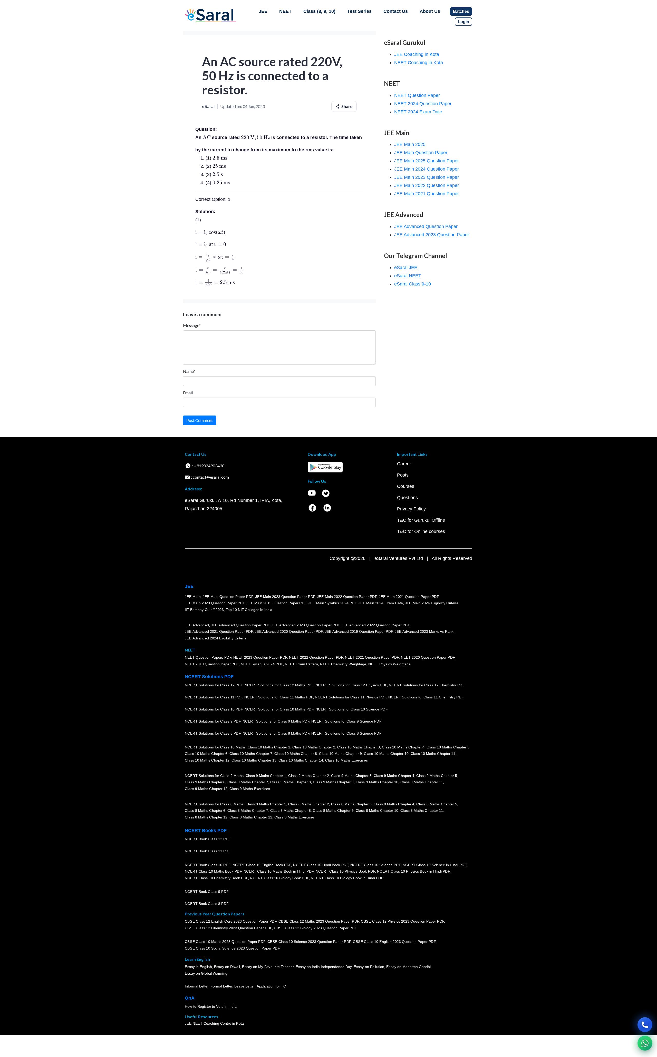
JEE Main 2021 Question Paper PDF (409, 597)
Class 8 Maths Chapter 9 (333, 810)
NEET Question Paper (417, 95)
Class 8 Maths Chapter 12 (206, 817)
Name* (189, 371)
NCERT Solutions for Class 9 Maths (214, 776)
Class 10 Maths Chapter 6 (206, 754)
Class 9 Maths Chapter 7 (247, 782)
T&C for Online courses (421, 531)
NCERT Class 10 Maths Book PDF (213, 871)
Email (188, 392)
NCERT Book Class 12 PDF (208, 839)
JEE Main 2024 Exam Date (381, 603)
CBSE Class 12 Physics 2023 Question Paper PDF (402, 921)
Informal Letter (196, 986)
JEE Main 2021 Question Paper (426, 193)
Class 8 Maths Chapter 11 (421, 810)
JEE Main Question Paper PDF (228, 597)
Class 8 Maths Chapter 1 (266, 804)
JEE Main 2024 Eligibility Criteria (431, 603)
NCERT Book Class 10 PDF (207, 865)
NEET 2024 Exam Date (418, 111)
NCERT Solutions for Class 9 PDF (212, 721)
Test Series (359, 11)
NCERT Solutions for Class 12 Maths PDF (279, 685)
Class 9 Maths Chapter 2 (308, 776)
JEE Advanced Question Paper (426, 226)
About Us (430, 11)
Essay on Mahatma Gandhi (408, 967)
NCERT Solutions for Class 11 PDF (213, 697)
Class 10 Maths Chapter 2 (313, 747)
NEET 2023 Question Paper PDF (260, 657)
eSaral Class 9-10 (412, 284)
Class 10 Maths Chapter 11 (433, 754)
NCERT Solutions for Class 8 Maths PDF (276, 733)
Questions (407, 497)
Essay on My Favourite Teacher (268, 967)
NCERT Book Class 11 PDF (207, 851)
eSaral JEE (405, 267)
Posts (403, 475)
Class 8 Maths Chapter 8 (290, 810)
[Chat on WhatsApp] (644, 1043)
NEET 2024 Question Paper (422, 103)
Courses (405, 486)
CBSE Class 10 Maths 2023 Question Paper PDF (225, 942)
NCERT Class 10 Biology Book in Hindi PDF (347, 878)
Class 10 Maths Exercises (346, 760)
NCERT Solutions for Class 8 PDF (212, 733)
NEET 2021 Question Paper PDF (372, 657)
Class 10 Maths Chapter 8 (295, 754)
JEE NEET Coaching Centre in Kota (214, 1023)
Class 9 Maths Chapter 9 (333, 782)
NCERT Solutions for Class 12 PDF (214, 685)
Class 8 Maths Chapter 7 (247, 810)
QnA (190, 998)
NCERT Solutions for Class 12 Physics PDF (351, 685)
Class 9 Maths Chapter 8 (290, 782)
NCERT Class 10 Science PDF (375, 865)
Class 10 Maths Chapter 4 (403, 747)
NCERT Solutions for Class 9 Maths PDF (276, 721)
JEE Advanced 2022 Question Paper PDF (376, 625)
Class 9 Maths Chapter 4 (394, 776)
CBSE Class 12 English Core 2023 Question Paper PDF (230, 921)
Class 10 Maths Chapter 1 (269, 747)
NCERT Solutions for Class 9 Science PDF (346, 721)
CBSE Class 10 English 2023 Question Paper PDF (394, 942)
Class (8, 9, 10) (319, 11)
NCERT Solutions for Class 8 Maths (214, 804)
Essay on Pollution (369, 967)
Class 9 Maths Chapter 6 (205, 782)
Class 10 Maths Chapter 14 (300, 760)
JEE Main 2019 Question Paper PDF (276, 603)
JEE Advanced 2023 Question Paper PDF (306, 625)
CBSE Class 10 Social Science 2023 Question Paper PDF (232, 948)
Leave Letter (244, 986)
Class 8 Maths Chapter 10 (377, 810)
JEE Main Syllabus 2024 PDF (332, 603)
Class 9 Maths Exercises (249, 789)
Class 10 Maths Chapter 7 (250, 754)
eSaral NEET (407, 275)
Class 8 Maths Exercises (294, 817)
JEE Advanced (197, 625)
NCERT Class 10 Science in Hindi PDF (434, 865)
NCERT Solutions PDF (209, 676)
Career (404, 463)
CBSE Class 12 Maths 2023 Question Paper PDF (318, 921)
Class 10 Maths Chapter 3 (358, 747)
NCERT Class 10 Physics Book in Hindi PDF (413, 871)
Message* (192, 325)
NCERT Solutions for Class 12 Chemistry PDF (427, 685)
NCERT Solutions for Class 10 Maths (215, 747)
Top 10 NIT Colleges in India (249, 610)
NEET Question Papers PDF (208, 657)
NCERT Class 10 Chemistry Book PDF (216, 878)
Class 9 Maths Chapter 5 (436, 776)
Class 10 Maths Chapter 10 (386, 754)
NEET (285, 11)
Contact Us (395, 11)
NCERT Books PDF (206, 830)
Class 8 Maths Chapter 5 (436, 804)
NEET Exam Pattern (301, 664)
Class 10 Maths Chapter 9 (340, 754)
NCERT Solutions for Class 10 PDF (214, 709)
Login (463, 21)
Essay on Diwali (227, 967)
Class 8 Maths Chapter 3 (351, 804)
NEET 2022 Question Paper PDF (316, 657)
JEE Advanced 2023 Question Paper (431, 234)
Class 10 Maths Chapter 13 (253, 760)
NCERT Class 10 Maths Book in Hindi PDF (279, 871)
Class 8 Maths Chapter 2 (308, 804)
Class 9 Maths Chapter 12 (206, 789)
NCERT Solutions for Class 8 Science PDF (346, 733)
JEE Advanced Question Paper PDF (240, 625)
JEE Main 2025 (410, 144)
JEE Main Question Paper (420, 152)
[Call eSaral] (644, 1024)
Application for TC (271, 986)
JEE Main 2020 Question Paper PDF (215, 603)
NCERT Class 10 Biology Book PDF (279, 878)
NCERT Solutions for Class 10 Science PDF (351, 709)
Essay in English (198, 967)
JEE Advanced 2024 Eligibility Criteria (215, 638)
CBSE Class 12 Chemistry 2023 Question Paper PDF (228, 928)
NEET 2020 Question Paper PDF (428, 657)
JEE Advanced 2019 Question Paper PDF (359, 631)
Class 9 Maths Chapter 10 (377, 782)
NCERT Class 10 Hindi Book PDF (320, 865)
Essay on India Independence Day (324, 967)
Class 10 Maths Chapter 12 (207, 760)
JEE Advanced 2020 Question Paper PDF (289, 631)
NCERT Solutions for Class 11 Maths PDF (278, 697)
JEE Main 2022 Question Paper (426, 185)
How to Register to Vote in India (211, 1006)
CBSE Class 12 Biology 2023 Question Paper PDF (315, 928)
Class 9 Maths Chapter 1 (266, 776)
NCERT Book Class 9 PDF (207, 892)
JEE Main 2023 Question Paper (426, 177)
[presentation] (207, 137)
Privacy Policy (411, 508)
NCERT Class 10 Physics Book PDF (345, 871)
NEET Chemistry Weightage (343, 664)
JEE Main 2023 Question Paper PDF (285, 597)
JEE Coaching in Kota (416, 54)
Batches (461, 11)
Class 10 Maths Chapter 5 (448, 747)
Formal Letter (221, 986)
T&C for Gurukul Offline (421, 520)
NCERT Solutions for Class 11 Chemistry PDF (426, 697)
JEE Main (193, 597)
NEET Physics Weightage (389, 664)
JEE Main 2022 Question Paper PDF (347, 597)
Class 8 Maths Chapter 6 (205, 810)
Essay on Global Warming (206, 973)
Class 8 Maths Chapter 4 (394, 804)
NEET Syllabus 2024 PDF (262, 664)
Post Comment (199, 420)
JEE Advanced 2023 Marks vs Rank (424, 631)
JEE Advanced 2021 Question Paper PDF (219, 631)
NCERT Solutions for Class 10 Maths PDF (279, 709)
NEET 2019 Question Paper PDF (212, 664)
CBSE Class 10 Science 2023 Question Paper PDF (309, 942)
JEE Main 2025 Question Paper (426, 160)
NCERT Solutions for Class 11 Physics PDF (350, 697)
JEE (263, 11)
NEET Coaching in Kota (418, 62)
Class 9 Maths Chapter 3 (351, 776)
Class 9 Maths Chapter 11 (421, 782)
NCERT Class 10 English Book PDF (262, 865)
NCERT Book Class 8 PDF (207, 904)
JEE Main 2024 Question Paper (426, 169)
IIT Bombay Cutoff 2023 (204, 610)
